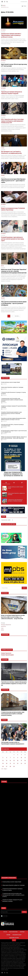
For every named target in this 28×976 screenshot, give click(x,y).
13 (6, 760)
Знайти (24, 587)
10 (21, 757)
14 (10, 760)
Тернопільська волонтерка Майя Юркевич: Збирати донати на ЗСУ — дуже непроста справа (13, 180)
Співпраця (22, 931)
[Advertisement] (14, 798)
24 (21, 763)
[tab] (6, 482)
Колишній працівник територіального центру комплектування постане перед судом (12, 239)
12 (2, 760)
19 (2, 763)
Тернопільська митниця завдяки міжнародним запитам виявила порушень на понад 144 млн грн (13, 419)
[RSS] (7, 2)
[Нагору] (14, 940)
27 (6, 766)
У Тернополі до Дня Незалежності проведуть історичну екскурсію (13, 393)
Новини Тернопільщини (7, 655)
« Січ (2, 768)
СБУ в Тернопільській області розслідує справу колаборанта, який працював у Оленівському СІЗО (12, 121)
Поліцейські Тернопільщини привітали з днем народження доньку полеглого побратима (11, 413)
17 (21, 760)
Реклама (8, 934)
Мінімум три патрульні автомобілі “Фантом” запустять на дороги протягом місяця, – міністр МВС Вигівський (14, 437)
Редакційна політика (14, 937)
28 (10, 766)
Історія (2, 147)
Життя (2, 265)
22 (14, 763)
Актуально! (3, 60)
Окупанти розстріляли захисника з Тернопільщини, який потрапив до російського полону (11, 35)
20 (6, 763)
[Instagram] (5, 2)
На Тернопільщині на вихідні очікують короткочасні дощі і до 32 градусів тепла (14, 431)
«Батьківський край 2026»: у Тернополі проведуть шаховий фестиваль (12, 425)
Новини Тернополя (6, 653)
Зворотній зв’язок (13, 931)
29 (14, 766)
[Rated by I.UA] (14, 916)
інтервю (2, 175)
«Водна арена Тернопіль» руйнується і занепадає (12, 387)
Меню (25, 6)
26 (3, 766)
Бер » (5, 768)
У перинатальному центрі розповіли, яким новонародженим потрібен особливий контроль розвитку (12, 400)
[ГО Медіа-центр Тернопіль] (14, 923)
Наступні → (17, 316)
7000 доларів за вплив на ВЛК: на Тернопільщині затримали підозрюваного (12, 743)
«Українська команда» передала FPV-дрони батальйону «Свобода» (13, 406)
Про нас (5, 931)
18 (25, 760)
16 (17, 760)
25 (25, 763)
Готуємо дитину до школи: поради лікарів (10, 382)
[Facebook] (2, 2)
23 (17, 763)
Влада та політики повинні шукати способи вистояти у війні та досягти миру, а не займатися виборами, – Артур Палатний (13, 617)
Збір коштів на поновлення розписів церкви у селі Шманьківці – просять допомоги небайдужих (13, 303)
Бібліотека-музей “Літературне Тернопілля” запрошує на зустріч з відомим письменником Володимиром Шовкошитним (14, 271)
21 (10, 763)
